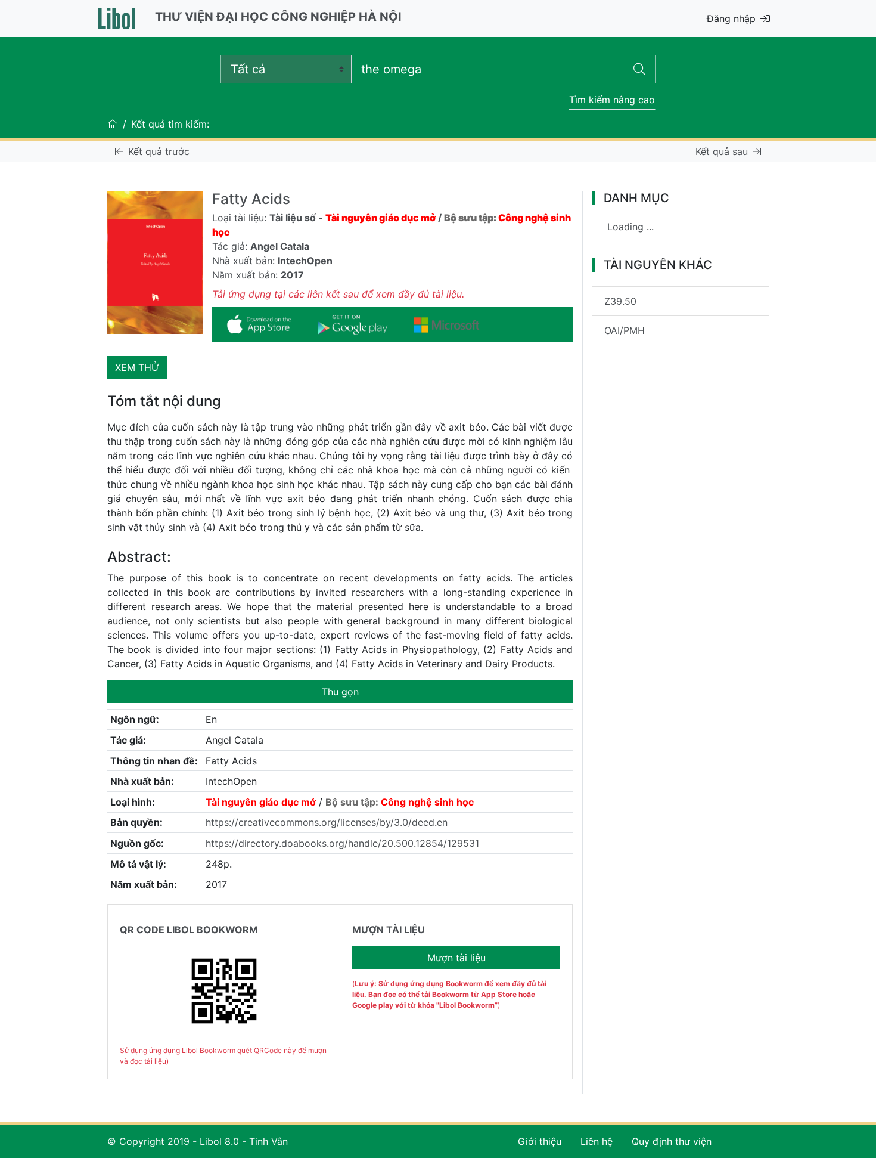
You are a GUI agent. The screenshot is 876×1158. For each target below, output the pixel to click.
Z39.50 (620, 301)
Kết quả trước (159, 151)
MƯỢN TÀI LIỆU (388, 930)
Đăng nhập (731, 18)
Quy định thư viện (672, 1141)
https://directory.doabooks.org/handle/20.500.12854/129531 (342, 843)
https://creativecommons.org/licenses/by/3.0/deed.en (327, 822)
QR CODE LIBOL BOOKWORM (189, 930)
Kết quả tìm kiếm (169, 124)
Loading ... (630, 227)
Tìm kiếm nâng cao (612, 100)
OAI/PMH (624, 330)
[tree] (680, 231)
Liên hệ (596, 1141)
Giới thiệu (539, 1141)
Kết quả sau (721, 151)
